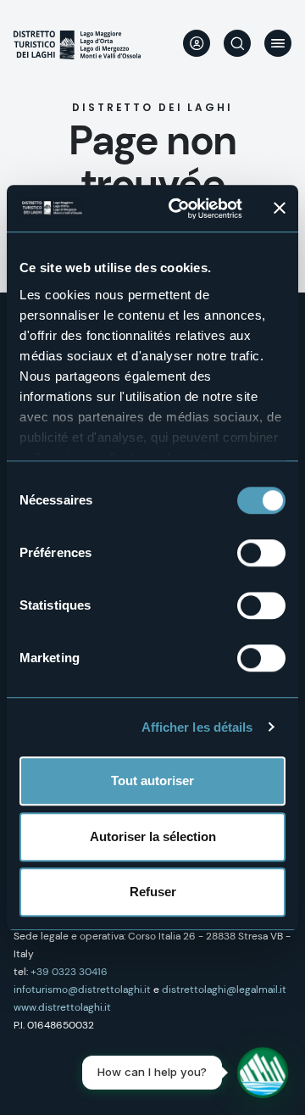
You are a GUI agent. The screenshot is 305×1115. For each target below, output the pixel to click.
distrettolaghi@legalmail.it (224, 989)
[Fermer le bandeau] (280, 209)
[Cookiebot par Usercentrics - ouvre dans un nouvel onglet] (178, 209)
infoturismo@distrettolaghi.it (82, 989)
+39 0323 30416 (69, 971)
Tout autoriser (152, 780)
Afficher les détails (197, 727)
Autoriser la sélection (153, 836)
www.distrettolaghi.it (62, 1007)
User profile (196, 43)
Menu (277, 43)
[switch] (261, 552)
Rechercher (237, 43)
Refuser (153, 891)
